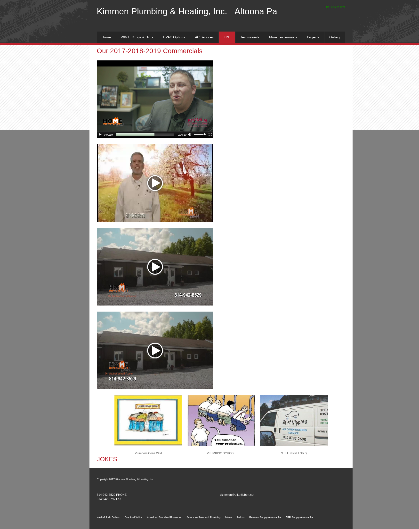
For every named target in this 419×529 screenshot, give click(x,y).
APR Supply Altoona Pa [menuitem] (299, 517)
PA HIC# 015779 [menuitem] (335, 7)
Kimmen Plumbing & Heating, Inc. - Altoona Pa (187, 11)
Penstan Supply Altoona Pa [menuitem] (265, 517)
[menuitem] (106, 37)
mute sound (189, 134)
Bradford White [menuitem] (133, 517)
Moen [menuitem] (228, 517)
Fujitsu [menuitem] (240, 517)
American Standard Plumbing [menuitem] (203, 517)
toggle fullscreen (210, 134)
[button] (148, 424)
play (100, 134)
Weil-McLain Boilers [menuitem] (108, 517)
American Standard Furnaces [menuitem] (164, 517)
